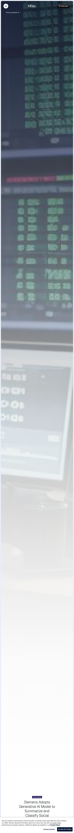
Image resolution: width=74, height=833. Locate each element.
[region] (37, 825)
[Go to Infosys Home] (32, 6)
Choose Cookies (49, 829)
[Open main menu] (5, 6)
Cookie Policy (55, 825)
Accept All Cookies (65, 829)
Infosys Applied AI (12, 12)
